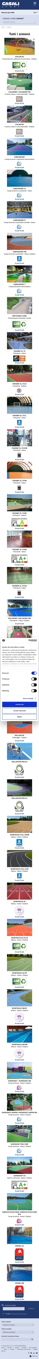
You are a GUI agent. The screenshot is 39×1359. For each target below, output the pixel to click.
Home (3, 27)
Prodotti (24, 1347)
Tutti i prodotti (6, 1329)
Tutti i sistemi (6, 1322)
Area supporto (33, 1347)
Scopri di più (19, 71)
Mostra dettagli (28, 698)
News (5, 1349)
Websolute (34, 1356)
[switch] (34, 678)
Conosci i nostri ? (13, 18)
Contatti (12, 1349)
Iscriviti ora (31, 1308)
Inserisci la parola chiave (10, 1336)
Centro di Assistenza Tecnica (19, 1313)
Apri (35, 12)
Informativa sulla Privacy (24, 1349)
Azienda (9, 1347)
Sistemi (9, 27)
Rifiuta (19, 717)
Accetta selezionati (19, 710)
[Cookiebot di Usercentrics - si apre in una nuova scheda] (28, 640)
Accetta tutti (20, 704)
